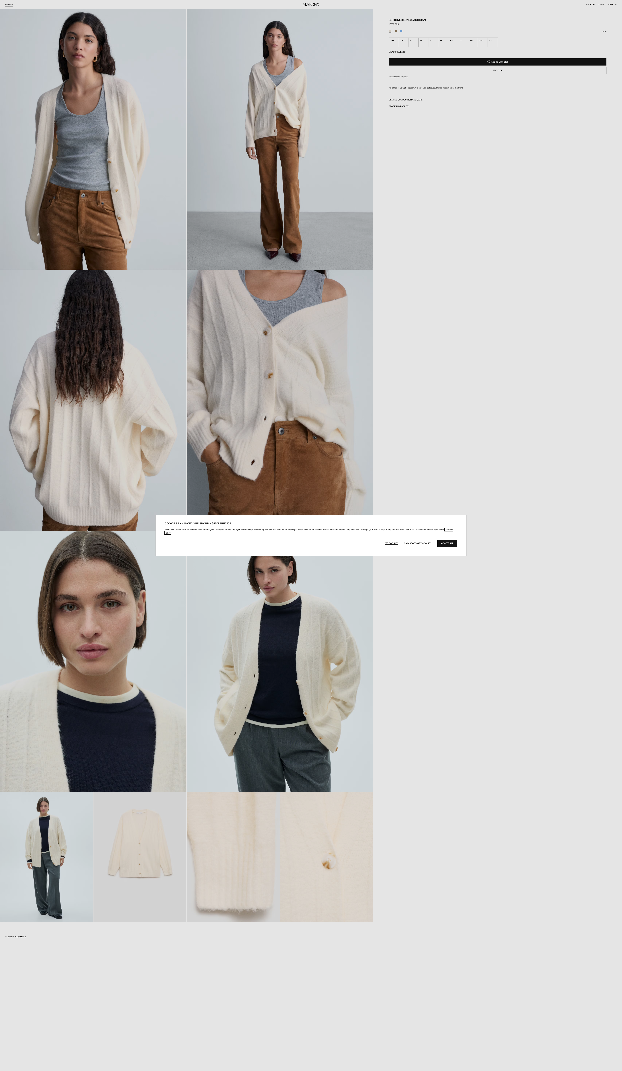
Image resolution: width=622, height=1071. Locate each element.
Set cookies (391, 543)
